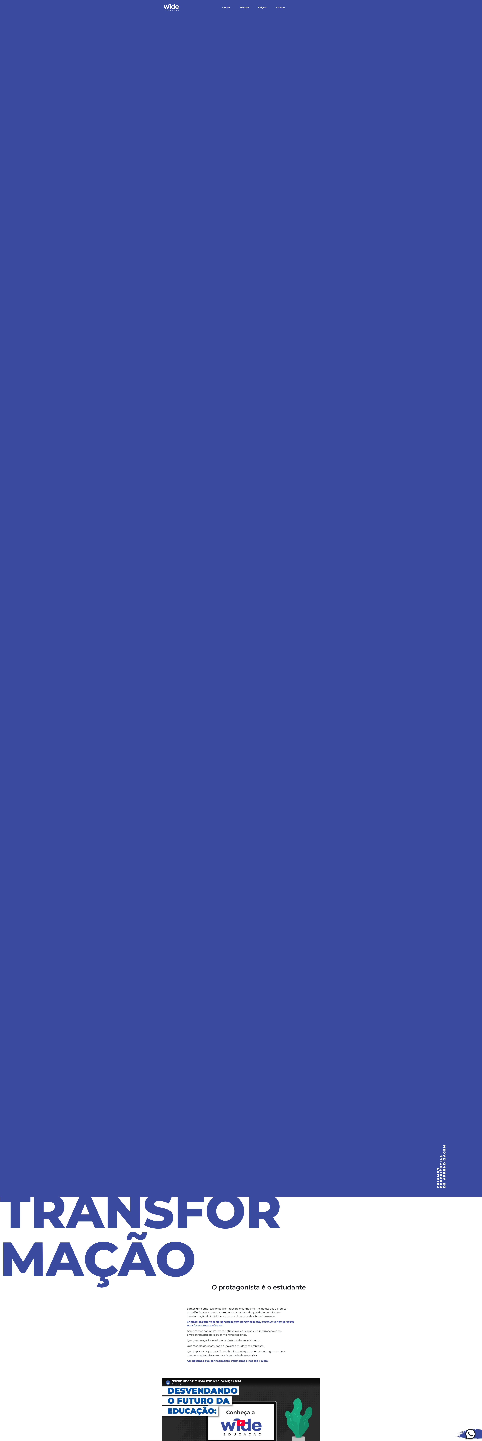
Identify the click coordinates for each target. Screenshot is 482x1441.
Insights (262, 7)
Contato (280, 7)
